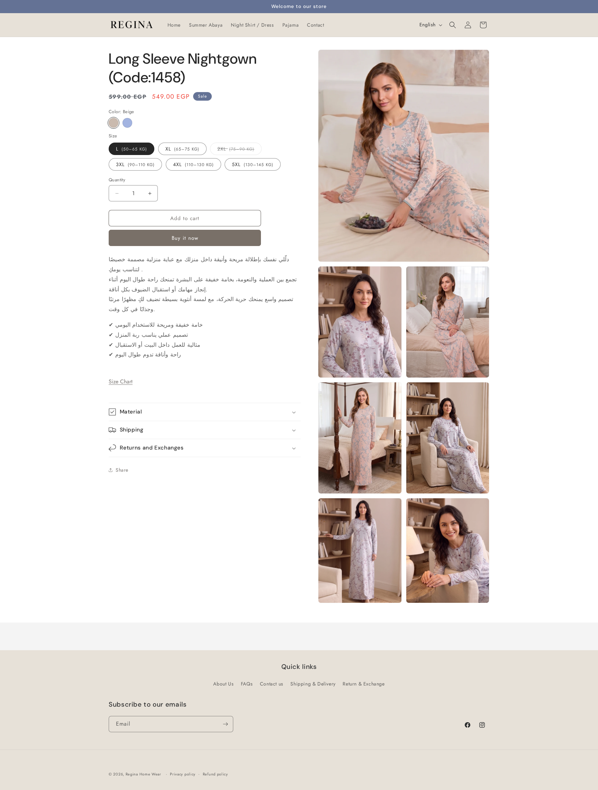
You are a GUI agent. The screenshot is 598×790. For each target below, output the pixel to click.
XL (182, 148)
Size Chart (121, 381)
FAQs (247, 683)
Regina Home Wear (143, 774)
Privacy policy (183, 774)
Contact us (271, 683)
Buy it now (185, 238)
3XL (135, 164)
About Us (223, 683)
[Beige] (113, 123)
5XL (252, 164)
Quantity (117, 179)
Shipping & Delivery (312, 683)
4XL (193, 164)
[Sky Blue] (127, 123)
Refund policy (215, 774)
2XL (235, 150)
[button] (452, 25)
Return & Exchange (363, 683)
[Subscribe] (225, 724)
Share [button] (122, 469)
